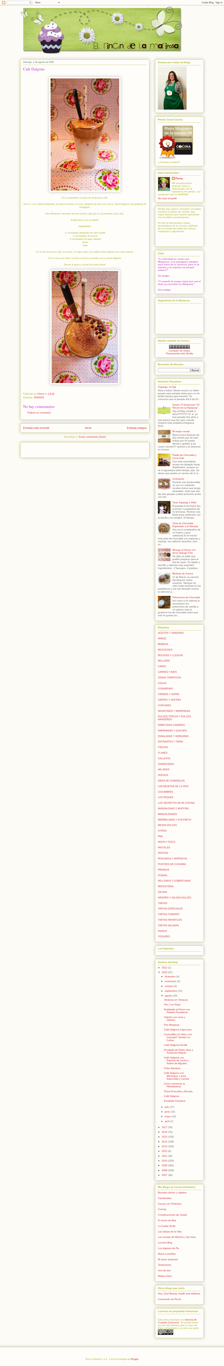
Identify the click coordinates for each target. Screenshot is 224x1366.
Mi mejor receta (181, 431)
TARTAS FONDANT (169, 914)
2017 (165, 1127)
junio (168, 1111)
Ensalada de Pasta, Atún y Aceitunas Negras (178, 1051)
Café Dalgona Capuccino (178, 1029)
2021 (165, 967)
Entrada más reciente (36, 427)
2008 (165, 1170)
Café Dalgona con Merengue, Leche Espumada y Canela (176, 1076)
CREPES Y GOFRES (169, 699)
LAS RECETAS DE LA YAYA (173, 786)
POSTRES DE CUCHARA (172, 864)
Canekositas (165, 1198)
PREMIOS (163, 869)
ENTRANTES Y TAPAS (170, 741)
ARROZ (162, 638)
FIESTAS (163, 747)
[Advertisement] (43, 449)
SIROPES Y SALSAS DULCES (174, 897)
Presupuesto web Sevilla (179, 353)
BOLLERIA (164, 660)
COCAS (162, 683)
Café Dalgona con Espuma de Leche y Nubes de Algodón (176, 1060)
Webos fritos (165, 1276)
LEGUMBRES (165, 791)
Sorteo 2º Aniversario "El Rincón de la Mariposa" (185, 406)
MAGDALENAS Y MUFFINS (173, 808)
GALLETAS (164, 758)
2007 (165, 1175)
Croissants (178, 478)
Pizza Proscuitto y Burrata (178, 1091)
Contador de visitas (179, 350)
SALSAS (162, 892)
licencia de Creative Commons (177, 1321)
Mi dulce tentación (168, 1259)
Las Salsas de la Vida (170, 1231)
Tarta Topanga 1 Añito (184, 502)
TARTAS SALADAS (168, 925)
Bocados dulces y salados (172, 1192)
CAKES (162, 666)
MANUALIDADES (167, 814)
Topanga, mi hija (167, 386)
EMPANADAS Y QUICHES (172, 730)
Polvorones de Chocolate (186, 597)
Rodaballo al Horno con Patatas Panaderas (177, 1011)
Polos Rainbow (172, 1068)
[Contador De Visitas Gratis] (179, 347)
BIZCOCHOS (165, 649)
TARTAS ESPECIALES (170, 908)
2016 (165, 1132)
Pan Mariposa (171, 1024)
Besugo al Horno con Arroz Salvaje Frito (184, 551)
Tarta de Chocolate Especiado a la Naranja (185, 525)
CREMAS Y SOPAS (168, 694)
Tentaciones (164, 1264)
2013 (165, 1146)
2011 (165, 1156)
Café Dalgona (171, 1096)
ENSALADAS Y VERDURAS (173, 736)
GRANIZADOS (166, 764)
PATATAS (163, 852)
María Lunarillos (167, 1253)
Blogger (134, 1359)
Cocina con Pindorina (169, 1203)
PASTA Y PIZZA (166, 841)
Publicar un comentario (39, 412)
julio (167, 1107)
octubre (169, 986)
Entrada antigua (137, 427)
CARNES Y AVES (167, 671)
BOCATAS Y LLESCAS (170, 655)
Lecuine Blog (165, 1242)
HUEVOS (163, 775)
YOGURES (164, 936)
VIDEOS (162, 931)
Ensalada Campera (174, 1100)
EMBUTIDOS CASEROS (171, 725)
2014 (165, 1141)
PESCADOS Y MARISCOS (172, 858)
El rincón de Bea (167, 1220)
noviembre (171, 981)
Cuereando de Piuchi (169, 1299)
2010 (165, 1160)
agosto (169, 995)
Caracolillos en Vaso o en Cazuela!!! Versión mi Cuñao (178, 1037)
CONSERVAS (165, 688)
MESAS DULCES (167, 825)
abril (167, 1121)
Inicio (88, 427)
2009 (165, 1165)
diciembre (170, 976)
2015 (165, 1136)
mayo (168, 1116)
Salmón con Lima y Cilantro (174, 1018)
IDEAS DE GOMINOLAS (171, 780)
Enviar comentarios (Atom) (92, 437)
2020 (165, 972)
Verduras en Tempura (176, 999)
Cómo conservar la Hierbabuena (174, 1085)
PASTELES (164, 847)
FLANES (162, 752)
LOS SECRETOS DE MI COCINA (176, 802)
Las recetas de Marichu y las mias (177, 1237)
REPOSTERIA (165, 886)
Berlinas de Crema (182, 573)
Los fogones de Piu (168, 1248)
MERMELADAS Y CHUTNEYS (174, 819)
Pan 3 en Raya (172, 1004)
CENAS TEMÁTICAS (169, 677)
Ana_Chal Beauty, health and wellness (179, 1293)
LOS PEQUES (165, 797)
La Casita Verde (167, 1226)
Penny (179, 178)
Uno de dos (164, 1270)
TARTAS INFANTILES (170, 919)
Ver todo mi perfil (167, 198)
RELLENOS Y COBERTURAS (174, 880)
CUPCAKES (164, 705)
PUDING (162, 875)
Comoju (162, 1209)
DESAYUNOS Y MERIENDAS (174, 711)
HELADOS (163, 769)
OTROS (162, 830)
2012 (165, 1151)
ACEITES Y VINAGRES (171, 632)
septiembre (171, 990)
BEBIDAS (39, 397)
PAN (160, 836)
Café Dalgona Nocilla (175, 1045)
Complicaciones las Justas (172, 1214)
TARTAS (162, 903)
